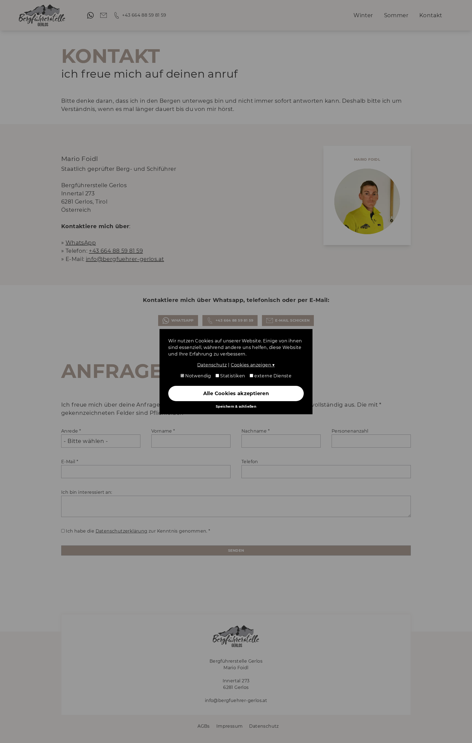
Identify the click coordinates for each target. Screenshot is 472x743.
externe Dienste (272, 375)
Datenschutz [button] (212, 365)
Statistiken (232, 375)
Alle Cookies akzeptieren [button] (236, 393)
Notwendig (197, 375)
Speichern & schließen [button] (236, 406)
